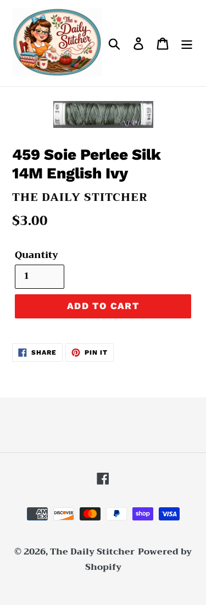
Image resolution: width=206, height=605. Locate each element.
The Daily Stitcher (92, 551)
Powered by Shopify (138, 559)
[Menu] (187, 43)
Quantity (36, 255)
